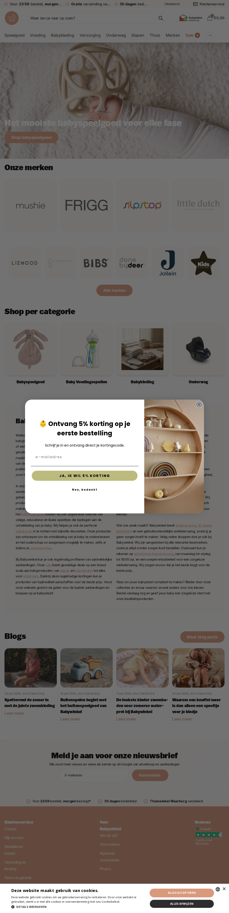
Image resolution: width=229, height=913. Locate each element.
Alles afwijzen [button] (182, 904)
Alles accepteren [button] (182, 893)
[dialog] (114, 898)
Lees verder (128, 902)
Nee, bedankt (85, 489)
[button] (77, 907)
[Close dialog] (199, 404)
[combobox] (218, 889)
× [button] (224, 889)
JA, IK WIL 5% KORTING (84, 475)
